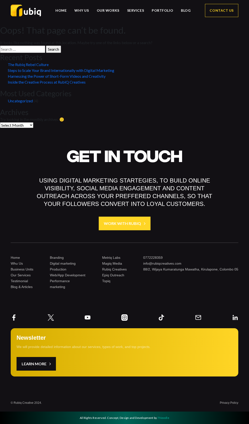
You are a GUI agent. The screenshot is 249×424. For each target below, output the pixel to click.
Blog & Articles (22, 287)
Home (61, 10)
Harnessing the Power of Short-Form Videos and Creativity (57, 76)
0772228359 (153, 258)
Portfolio (162, 10)
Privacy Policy (229, 403)
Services (135, 10)
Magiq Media (112, 263)
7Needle (163, 418)
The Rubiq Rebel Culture (28, 64)
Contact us (222, 10)
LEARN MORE (34, 363)
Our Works (108, 10)
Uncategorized (20, 100)
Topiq (106, 281)
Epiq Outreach (113, 275)
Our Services (21, 275)
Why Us (81, 10)
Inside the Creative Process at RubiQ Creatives (47, 82)
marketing (57, 287)
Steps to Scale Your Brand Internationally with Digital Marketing (61, 70)
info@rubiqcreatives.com (162, 263)
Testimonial (19, 281)
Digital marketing (63, 263)
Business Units (22, 269)
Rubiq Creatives (114, 269)
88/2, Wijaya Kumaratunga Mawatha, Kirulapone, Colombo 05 (190, 269)
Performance (60, 281)
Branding (57, 258)
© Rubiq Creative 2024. (26, 403)
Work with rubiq (122, 223)
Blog (186, 10)
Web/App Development (67, 275)
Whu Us (17, 263)
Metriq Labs (111, 258)
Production (58, 269)
